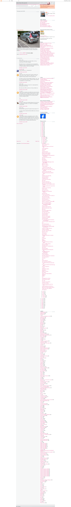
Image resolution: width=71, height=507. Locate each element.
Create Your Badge (46, 113)
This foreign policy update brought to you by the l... (48, 226)
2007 (42, 305)
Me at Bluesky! (42, 22)
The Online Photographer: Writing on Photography (46, 105)
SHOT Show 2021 (43, 447)
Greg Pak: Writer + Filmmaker (45, 51)
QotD (41, 425)
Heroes (41, 371)
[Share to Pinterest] (32, 53)
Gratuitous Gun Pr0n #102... (47, 171)
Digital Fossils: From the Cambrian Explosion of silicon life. (46, 97)
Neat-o (41, 406)
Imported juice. (44, 193)
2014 (42, 136)
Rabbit (20, 101)
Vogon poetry (42, 488)
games (41, 363)
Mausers (41, 391)
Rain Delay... (44, 272)
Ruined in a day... (45, 231)
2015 (42, 135)
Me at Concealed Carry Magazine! (46, 26)
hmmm (41, 373)
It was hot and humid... (46, 194)
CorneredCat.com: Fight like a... (45, 84)
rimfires (41, 432)
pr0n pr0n (42, 419)
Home (28, 141)
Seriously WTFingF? (43, 440)
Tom (20, 91)
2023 (42, 125)
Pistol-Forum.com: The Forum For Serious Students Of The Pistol (46, 90)
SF (40, 441)
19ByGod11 (42, 313)
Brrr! (43, 222)
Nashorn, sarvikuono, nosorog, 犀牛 (48, 201)
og (19, 73)
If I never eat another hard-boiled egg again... (48, 265)
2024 (42, 124)
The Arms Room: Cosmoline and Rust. (47, 78)
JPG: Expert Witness (43, 107)
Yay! (42, 259)
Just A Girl (42, 382)
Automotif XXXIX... (45, 151)
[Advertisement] (28, 20)
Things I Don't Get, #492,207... (47, 288)
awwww (41, 322)
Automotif (21, 54)
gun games (42, 368)
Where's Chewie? (43, 490)
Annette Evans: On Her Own (45, 49)
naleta (20, 115)
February (44, 295)
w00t (41, 489)
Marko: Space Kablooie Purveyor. (46, 43)
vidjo (41, 487)
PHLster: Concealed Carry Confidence (46, 82)
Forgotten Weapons (43, 79)
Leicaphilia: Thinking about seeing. (46, 102)
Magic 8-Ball (42, 388)
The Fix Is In (42, 481)
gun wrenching (42, 370)
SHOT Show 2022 (43, 448)
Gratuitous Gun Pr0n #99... (46, 187)
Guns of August (44, 205)
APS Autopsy (42, 318)
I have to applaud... (45, 148)
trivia (41, 484)
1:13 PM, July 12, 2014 (23, 113)
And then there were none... (47, 157)
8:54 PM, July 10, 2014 (23, 67)
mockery (41, 398)
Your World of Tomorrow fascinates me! (48, 263)
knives (41, 384)
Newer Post (19, 141)
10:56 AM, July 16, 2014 (23, 121)
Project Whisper (43, 422)
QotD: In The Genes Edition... (47, 273)
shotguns (41, 449)
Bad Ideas (42, 323)
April (43, 293)
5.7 (40, 315)
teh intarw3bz (42, 480)
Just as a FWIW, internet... (46, 243)
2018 (42, 131)
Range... (43, 237)
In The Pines (42, 47)
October (43, 139)
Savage (41, 435)
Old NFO (20, 69)
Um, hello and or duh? (46, 212)
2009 (42, 303)
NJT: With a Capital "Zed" (44, 109)
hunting (41, 376)
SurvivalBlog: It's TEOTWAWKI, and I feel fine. (47, 93)
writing (41, 498)
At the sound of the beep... (46, 179)
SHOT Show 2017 (43, 443)
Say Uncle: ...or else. (43, 44)
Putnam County (43, 424)
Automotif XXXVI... (45, 213)
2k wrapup (42, 314)
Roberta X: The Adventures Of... (45, 45)
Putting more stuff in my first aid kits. (47, 147)
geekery (41, 365)
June (43, 291)
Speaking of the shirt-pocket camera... (47, 191)
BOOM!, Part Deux (45, 271)
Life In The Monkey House (44, 385)
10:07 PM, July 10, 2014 (23, 89)
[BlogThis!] (29, 53)
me (40, 392)
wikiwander (42, 492)
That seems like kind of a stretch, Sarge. (47, 235)
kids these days (43, 383)
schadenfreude (42, 436)
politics (41, 418)
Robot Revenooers (43, 433)
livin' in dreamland (43, 386)
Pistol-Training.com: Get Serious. (46, 88)
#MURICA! (43, 240)
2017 (42, 132)
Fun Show (42, 360)
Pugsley (41, 423)
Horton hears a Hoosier (44, 375)
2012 (42, 299)
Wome (41, 494)
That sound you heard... (46, 279)
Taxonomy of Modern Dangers (45, 479)
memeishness (42, 395)
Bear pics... (44, 209)
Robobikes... (44, 270)
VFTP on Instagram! (43, 20)
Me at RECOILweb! (43, 24)
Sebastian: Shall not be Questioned (46, 101)
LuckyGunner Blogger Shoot (45, 387)
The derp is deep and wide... (47, 230)
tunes (41, 485)
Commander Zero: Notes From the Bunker (47, 53)
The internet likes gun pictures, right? (47, 242)
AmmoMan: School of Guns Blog (46, 83)
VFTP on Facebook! (43, 21)
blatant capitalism (43, 328)
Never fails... (44, 247)
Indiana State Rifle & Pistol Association (47, 94)
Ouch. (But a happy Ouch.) (46, 210)
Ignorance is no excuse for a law (45, 379)
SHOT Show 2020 (43, 446)
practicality (42, 420)
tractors (41, 483)
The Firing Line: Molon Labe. (45, 80)
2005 (42, 308)
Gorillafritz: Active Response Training (46, 48)
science (41, 437)
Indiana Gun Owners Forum (45, 95)
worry (41, 496)
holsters (41, 374)
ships (41, 442)
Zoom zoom (25, 54)
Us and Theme (42, 486)
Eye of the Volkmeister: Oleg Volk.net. (46, 91)
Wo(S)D (41, 493)
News (41, 407)
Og (19, 50)
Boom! (43, 239)
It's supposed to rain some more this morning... (48, 170)
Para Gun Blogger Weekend (45, 414)
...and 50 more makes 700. (46, 167)
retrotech (41, 429)
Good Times (42, 366)
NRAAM (41, 409)
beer (41, 325)
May (43, 292)
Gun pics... (44, 158)
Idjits (41, 378)
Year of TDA (42, 500)
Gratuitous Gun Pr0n (43, 367)
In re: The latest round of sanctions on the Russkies (48, 220)
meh (41, 394)
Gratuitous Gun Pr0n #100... (47, 182)
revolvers (41, 430)
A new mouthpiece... (45, 254)
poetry (41, 417)
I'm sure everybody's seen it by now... (47, 284)
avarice (41, 321)
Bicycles (41, 326)
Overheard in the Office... (46, 154)
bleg (41, 329)
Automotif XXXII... (45, 248)
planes (41, 416)
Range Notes (42, 427)
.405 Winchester (43, 312)
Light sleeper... (44, 234)
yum (41, 501)
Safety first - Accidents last (44, 434)
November (44, 138)
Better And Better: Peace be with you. (46, 46)
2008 (42, 304)
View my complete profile (50, 15)
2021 (42, 128)
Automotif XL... (44, 145)
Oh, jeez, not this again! (46, 216)
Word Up (41, 495)
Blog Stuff (42, 330)
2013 (42, 298)
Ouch (41, 412)
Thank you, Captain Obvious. (47, 228)
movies (41, 401)
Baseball (41, 324)
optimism (42, 411)
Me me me (42, 393)
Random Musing (43, 426)
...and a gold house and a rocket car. (48, 195)
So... (43, 277)
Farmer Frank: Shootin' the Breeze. (46, 106)
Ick (40, 377)
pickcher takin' (42, 415)
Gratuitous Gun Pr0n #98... (46, 206)
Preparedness (42, 421)
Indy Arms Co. (42, 81)
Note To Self (42, 408)
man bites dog (42, 389)
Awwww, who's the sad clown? (47, 168)
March (43, 294)
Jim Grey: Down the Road (44, 50)
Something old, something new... (48, 246)
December (44, 137)
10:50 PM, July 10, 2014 (23, 106)
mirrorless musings (43, 396)
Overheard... (42, 413)
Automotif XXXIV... (45, 218)
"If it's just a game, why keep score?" (48, 221)
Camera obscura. (45, 260)
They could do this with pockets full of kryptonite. (48, 156)
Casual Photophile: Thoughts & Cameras (47, 103)
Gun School (42, 369)
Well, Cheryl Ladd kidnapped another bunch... (48, 184)
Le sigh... (43, 267)
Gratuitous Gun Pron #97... (46, 225)
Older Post (37, 141)
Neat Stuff (43, 180)
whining (41, 491)
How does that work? (45, 196)
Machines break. (45, 163)
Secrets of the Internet (44, 439)
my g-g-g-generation (43, 404)
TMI (41, 482)
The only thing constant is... (47, 261)
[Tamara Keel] (43, 118)
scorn (41, 438)
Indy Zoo (41, 380)
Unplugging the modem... (46, 278)
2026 (42, 122)
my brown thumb (43, 403)
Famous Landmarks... (46, 266)
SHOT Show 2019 (43, 445)
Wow (41, 497)
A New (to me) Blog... (45, 229)
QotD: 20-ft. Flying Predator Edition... (48, 287)
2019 (42, 130)
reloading (42, 428)
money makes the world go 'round (46, 399)
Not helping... (44, 159)
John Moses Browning (44, 381)
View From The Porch (21, 3)
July (43, 143)
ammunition (42, 317)
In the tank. (44, 238)
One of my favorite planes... (47, 202)
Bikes (41, 327)
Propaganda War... (45, 178)
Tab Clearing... (44, 289)
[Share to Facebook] (31, 53)
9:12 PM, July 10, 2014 (23, 82)
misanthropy (42, 397)
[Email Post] (27, 52)
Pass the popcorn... (45, 199)
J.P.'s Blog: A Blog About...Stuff (45, 52)
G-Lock (41, 361)
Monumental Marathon (44, 400)
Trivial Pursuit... (45, 160)
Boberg (41, 331)
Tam (47, 12)
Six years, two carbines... (46, 281)
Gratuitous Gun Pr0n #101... (47, 175)
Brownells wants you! (45, 181)
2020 (42, 129)
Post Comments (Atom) (25, 143)
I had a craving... (45, 166)
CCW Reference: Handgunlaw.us (45, 92)
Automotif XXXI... (45, 253)
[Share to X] (30, 53)
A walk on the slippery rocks (45, 316)
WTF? (41, 499)
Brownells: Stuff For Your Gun (45, 85)
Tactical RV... (44, 149)
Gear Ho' (41, 364)
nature (41, 405)
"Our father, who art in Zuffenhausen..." (46, 252)
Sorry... (43, 174)
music (41, 402)
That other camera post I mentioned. (48, 255)
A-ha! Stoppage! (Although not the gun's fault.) (48, 162)
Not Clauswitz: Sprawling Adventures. (46, 54)
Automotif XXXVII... (45, 211)
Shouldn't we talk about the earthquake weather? (47, 451)
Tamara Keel (42, 113)
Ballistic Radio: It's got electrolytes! (46, 86)
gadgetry (41, 362)
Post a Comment (19, 123)
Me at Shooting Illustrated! (44, 23)
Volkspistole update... (45, 268)
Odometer (42, 410)
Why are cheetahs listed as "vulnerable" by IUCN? (46, 204)
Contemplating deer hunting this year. (47, 250)
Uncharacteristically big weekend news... (47, 173)
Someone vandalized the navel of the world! (48, 186)
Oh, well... (44, 280)
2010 (42, 302)
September (44, 140)
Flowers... (43, 150)
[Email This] (28, 53)
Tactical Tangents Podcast (44, 87)
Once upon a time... (45, 190)
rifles (41, 431)
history (41, 372)
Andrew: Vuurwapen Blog (44, 108)
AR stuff (41, 319)
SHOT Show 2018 (43, 444)
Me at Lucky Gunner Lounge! (45, 25)
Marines (41, 390)
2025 (42, 123)
